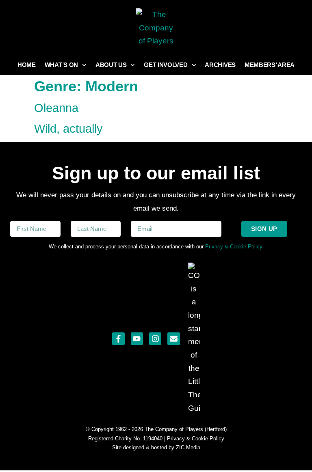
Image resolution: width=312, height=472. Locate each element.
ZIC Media (187, 447)
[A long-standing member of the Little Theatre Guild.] (194, 339)
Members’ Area (270, 64)
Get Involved (165, 64)
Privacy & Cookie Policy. (234, 247)
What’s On (61, 64)
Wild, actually (68, 128)
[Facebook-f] (118, 338)
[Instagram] (155, 338)
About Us (111, 64)
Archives (220, 64)
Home (26, 64)
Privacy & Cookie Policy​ (195, 438)
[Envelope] (173, 338)
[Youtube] (137, 338)
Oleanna (56, 107)
